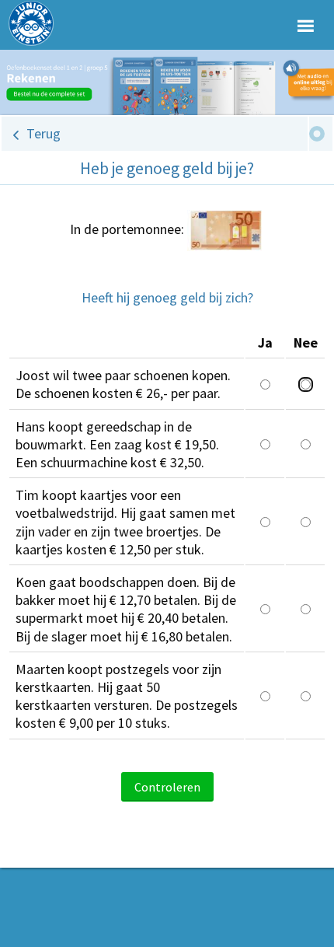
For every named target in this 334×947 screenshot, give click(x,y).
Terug (43, 133)
